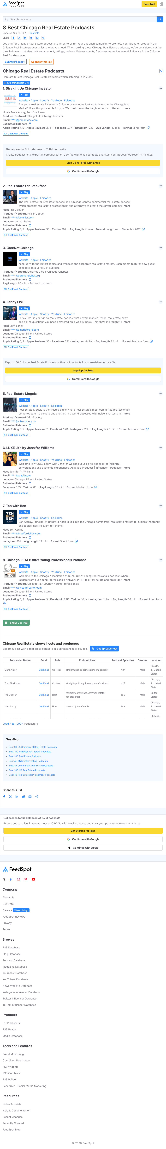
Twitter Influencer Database (19, 998)
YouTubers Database (15, 979)
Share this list (12, 790)
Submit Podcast (14, 61)
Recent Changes (13, 1116)
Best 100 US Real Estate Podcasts (27, 770)
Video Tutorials (12, 1104)
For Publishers (11, 1023)
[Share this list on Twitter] (19, 38)
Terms (6, 929)
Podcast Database (14, 960)
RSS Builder (10, 1079)
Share (6, 37)
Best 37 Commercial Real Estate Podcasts (31, 765)
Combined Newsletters (17, 1060)
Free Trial (149, 4)
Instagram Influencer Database (21, 992)
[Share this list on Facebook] (13, 38)
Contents (34, 33)
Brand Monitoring (13, 1054)
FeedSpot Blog (12, 1129)
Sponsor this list (41, 61)
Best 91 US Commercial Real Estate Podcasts (33, 747)
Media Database (13, 1035)
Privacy (7, 923)
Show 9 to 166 (19, 622)
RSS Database (11, 947)
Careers (15, 910)
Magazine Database (15, 966)
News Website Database (17, 985)
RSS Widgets (10, 1066)
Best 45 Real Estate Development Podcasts (32, 774)
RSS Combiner (11, 1073)
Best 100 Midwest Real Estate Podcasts (30, 751)
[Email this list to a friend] (37, 38)
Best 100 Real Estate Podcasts (25, 756)
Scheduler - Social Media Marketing (24, 1086)
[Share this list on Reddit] (31, 38)
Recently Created (13, 1123)
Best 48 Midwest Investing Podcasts (28, 761)
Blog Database (12, 954)
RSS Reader (10, 1029)
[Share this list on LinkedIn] (25, 38)
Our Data (8, 904)
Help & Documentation (16, 1110)
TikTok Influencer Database (19, 1004)
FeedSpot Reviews (14, 916)
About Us (8, 897)
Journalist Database (15, 973)
